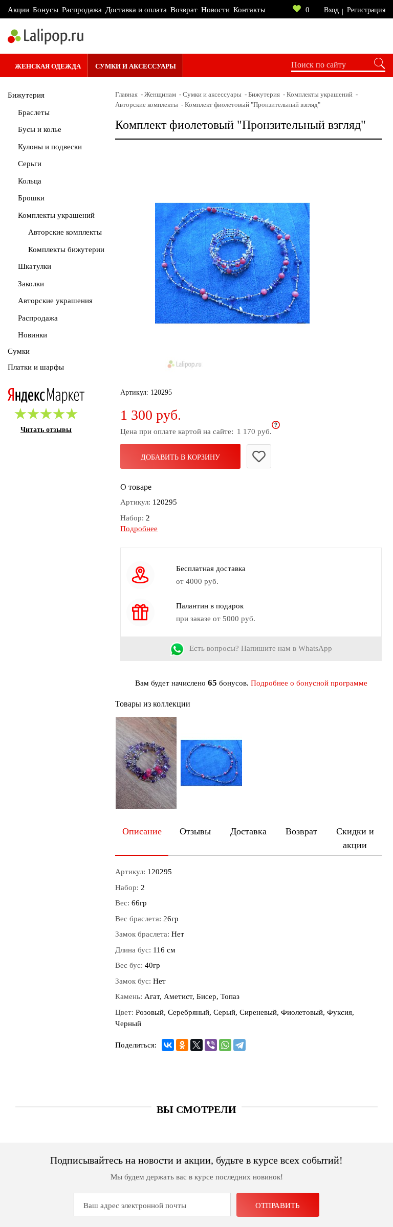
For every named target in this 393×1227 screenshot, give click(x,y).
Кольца (29, 181)
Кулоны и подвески (50, 147)
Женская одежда (48, 66)
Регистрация (366, 10)
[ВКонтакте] (168, 1045)
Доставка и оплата (136, 10)
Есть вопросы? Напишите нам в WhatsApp (260, 648)
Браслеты (34, 112)
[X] (196, 1045)
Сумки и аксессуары (135, 66)
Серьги (29, 164)
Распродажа (82, 10)
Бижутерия (26, 95)
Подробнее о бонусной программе (309, 683)
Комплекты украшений (56, 215)
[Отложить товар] (259, 456)
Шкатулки (34, 266)
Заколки (31, 284)
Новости (215, 10)
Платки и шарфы (36, 367)
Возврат (184, 10)
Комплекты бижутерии (66, 249)
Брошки (31, 198)
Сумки (19, 351)
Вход (331, 10)
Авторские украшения (55, 301)
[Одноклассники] (182, 1045)
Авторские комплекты (65, 232)
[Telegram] (239, 1045)
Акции (18, 10)
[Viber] (211, 1045)
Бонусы (45, 10)
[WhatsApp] (225, 1045)
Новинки (32, 335)
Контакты (249, 10)
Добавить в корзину (180, 457)
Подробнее (139, 529)
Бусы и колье (39, 129)
